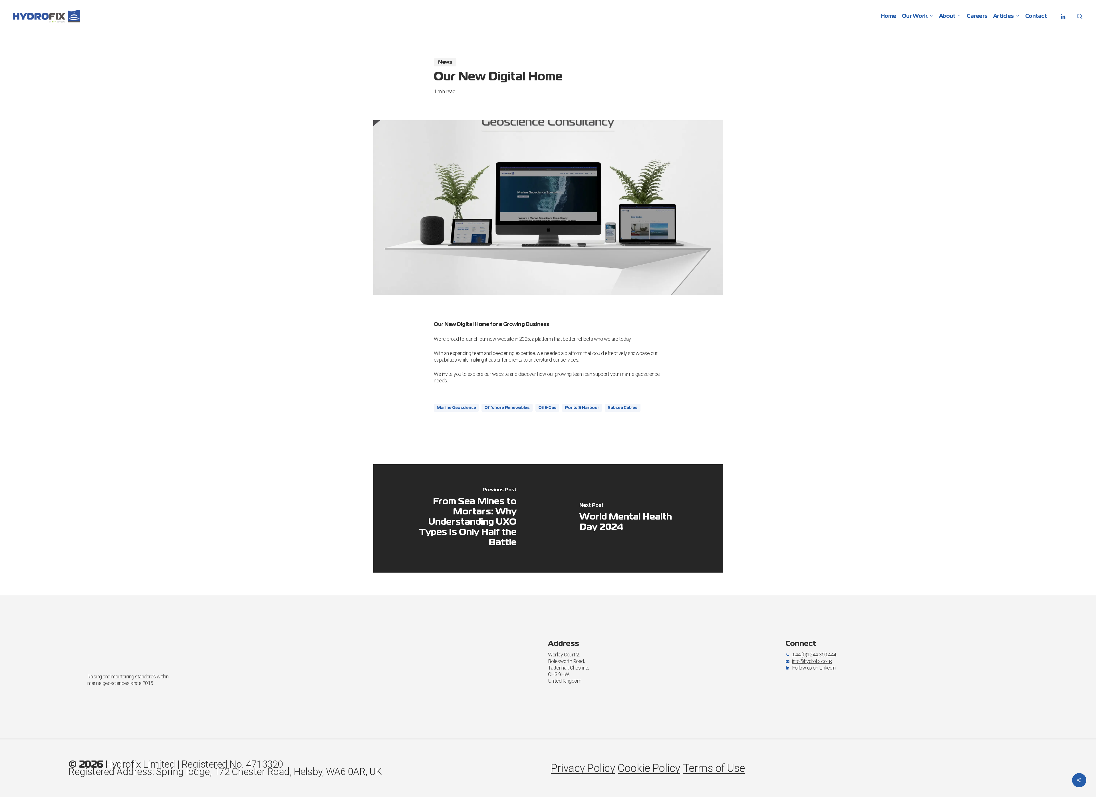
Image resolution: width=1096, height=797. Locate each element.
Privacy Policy (583, 768)
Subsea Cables (622, 407)
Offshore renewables (507, 407)
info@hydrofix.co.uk (812, 661)
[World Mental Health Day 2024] (635, 518)
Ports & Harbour (582, 407)
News (445, 62)
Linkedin (827, 668)
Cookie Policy (649, 768)
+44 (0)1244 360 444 (814, 655)
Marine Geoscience (456, 407)
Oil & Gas (547, 407)
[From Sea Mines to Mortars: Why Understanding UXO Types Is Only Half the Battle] (460, 518)
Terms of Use (714, 768)
